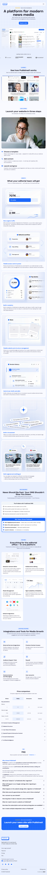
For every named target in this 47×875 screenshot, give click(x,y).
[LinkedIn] (8, 864)
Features (3, 850)
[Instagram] (2, 864)
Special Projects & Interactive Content (13, 733)
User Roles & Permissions (9, 729)
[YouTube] (11, 864)
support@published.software (10, 860)
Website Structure (8, 726)
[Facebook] (5, 864)
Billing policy (43, 869)
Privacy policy (4, 869)
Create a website (23, 826)
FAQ (2, 855)
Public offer (24, 869)
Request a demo (23, 23)
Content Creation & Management (11, 722)
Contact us (31, 754)
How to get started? (6, 848)
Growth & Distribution (8, 736)
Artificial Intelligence (8, 740)
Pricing (3, 853)
